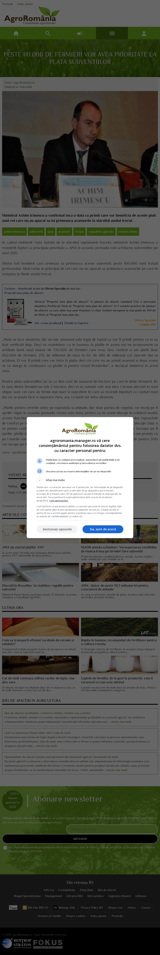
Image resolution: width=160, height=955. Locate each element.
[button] (80, 480)
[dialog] (80, 477)
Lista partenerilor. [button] (58, 500)
